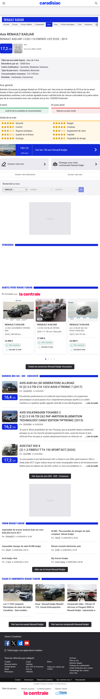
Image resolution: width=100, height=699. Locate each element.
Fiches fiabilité (26, 24)
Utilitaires (29, 672)
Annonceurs (28, 680)
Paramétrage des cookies (79, 670)
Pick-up (29, 669)
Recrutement (80, 680)
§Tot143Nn (27, 424)
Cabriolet (29, 664)
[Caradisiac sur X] (14, 644)
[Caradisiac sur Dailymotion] (20, 644)
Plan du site (74, 661)
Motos (49, 662)
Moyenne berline (11, 664)
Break (7, 669)
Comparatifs (39, 24)
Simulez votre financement (25, 175)
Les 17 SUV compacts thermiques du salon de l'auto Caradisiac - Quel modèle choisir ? (17, 607)
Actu (56, 24)
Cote (79, 24)
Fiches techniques (68, 24)
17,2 (6, 48)
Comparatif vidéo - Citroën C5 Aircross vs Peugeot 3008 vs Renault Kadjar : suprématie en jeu (81, 607)
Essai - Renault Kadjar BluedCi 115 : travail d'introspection (49, 605)
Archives (73, 658)
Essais (15, 24)
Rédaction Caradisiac (45, 680)
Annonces (88, 24)
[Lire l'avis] (10, 393)
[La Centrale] (36, 696)
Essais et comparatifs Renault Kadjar (21, 578)
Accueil (6, 24)
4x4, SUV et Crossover (34, 667)
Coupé (28, 662)
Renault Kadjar (14, 19)
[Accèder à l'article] (18, 592)
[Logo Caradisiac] (50, 5)
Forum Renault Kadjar (13, 523)
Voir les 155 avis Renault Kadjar (51, 150)
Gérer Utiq (73, 673)
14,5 (24, 148)
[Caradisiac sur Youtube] (26, 644)
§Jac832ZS (27, 391)
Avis (49, 24)
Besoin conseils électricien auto (66, 546)
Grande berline (10, 667)
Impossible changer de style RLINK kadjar (21, 546)
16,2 (10, 426)
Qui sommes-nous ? (64, 680)
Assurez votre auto (75, 175)
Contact (18, 680)
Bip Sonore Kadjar (59, 558)
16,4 (10, 397)
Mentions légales (76, 663)
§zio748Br (27, 454)
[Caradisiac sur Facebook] (7, 644)
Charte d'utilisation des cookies (81, 668)
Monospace (9, 672)
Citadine (8, 662)
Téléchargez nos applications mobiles (24, 650)
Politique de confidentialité (79, 666)
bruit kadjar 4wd (9, 558)
